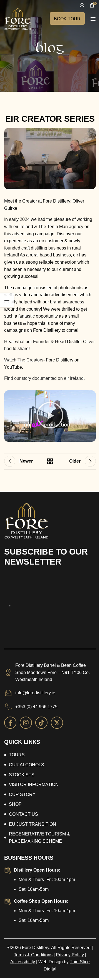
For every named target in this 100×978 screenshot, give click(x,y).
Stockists (21, 774)
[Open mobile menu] (93, 18)
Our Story (22, 794)
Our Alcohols (26, 764)
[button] (50, 416)
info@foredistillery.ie (35, 692)
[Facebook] (10, 723)
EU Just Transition (32, 824)
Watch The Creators (23, 360)
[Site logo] (17, 18)
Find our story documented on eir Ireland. (44, 378)
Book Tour (67, 18)
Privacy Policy (70, 954)
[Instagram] (26, 723)
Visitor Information (34, 784)
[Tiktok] (41, 723)
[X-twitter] (57, 723)
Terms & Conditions (33, 954)
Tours (17, 754)
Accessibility (22, 961)
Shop (15, 804)
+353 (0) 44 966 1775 (36, 706)
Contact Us (23, 814)
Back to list (50, 461)
